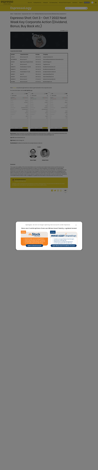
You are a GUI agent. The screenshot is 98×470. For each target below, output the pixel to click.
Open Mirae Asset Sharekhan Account (63, 245)
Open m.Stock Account (34, 245)
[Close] (76, 225)
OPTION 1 (23, 232)
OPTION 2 (53, 232)
